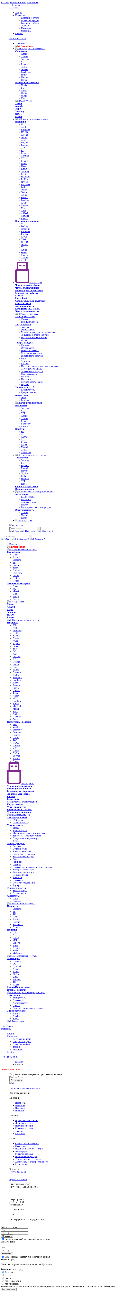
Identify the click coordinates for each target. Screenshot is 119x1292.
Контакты (26, 28)
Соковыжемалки (29, 374)
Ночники (25, 376)
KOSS (24, 174)
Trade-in (25, 25)
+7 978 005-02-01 (17, 38)
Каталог (14, 2)
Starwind (25, 478)
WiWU (24, 197)
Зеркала (25, 327)
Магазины (14, 7)
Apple (24, 54)
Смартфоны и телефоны (32, 48)
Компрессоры (28, 497)
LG (22, 463)
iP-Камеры (26, 319)
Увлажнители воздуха (32, 356)
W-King (24, 226)
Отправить (7, 1236)
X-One (24, 202)
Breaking (25, 200)
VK (23, 247)
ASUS (24, 437)
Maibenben (26, 452)
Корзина (22, 2)
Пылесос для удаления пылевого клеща (40, 366)
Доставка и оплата (30, 18)
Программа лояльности (26, 1120)
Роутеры (25, 384)
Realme (24, 64)
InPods (24, 163)
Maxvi (24, 90)
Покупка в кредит (30, 20)
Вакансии (20, 1108)
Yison (23, 210)
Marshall (25, 205)
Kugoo (24, 518)
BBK (23, 476)
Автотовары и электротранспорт (36, 491)
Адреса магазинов (18, 1179)
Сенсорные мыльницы (32, 353)
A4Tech (24, 213)
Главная (5, 2)
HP (22, 431)
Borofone (25, 129)
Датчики (25, 345)
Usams (24, 166)
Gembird (25, 216)
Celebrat (25, 155)
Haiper (24, 484)
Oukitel (24, 69)
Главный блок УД (29, 322)
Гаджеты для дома (29, 314)
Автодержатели (29, 502)
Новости (19, 1110)
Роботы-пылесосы (30, 350)
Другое (24, 98)
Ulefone (24, 77)
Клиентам (20, 15)
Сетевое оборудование (32, 382)
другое (24, 182)
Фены (24, 340)
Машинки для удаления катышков (38, 332)
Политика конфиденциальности (25, 1088)
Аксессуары (35, 282)
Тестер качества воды (31, 369)
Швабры (25, 363)
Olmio (24, 93)
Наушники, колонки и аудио (34, 119)
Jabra (23, 153)
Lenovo (24, 442)
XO (23, 158)
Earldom (25, 179)
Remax (24, 218)
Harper (24, 470)
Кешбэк (19, 33)
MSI (23, 439)
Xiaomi (24, 56)
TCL (23, 413)
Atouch (24, 426)
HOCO (24, 132)
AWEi (24, 236)
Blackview (26, 72)
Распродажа (26, 46)
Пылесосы (26, 379)
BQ (22, 61)
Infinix (24, 74)
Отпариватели (28, 348)
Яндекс (24, 234)
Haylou (24, 142)
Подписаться (16, 1080)
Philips (24, 95)
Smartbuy (25, 176)
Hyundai (25, 465)
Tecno (24, 67)
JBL (23, 124)
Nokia (24, 85)
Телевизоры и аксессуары (33, 455)
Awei (23, 140)
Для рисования (28, 392)
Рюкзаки (25, 400)
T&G (23, 239)
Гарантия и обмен (30, 23)
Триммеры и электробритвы (35, 335)
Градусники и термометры (34, 337)
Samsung (25, 59)
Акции (18, 12)
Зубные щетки (28, 329)
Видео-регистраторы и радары (36, 507)
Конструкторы (28, 389)
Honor (24, 80)
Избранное (32, 2)
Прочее (24, 504)
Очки (23, 397)
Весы (23, 358)
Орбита (24, 189)
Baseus (24, 145)
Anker (24, 195)
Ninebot (24, 515)
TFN (23, 148)
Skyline (24, 473)
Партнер (19, 1103)
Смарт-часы (26, 101)
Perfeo (24, 187)
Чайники (25, 361)
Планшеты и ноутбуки (31, 403)
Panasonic (25, 184)
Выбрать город (8, 1289)
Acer (23, 434)
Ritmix (24, 169)
